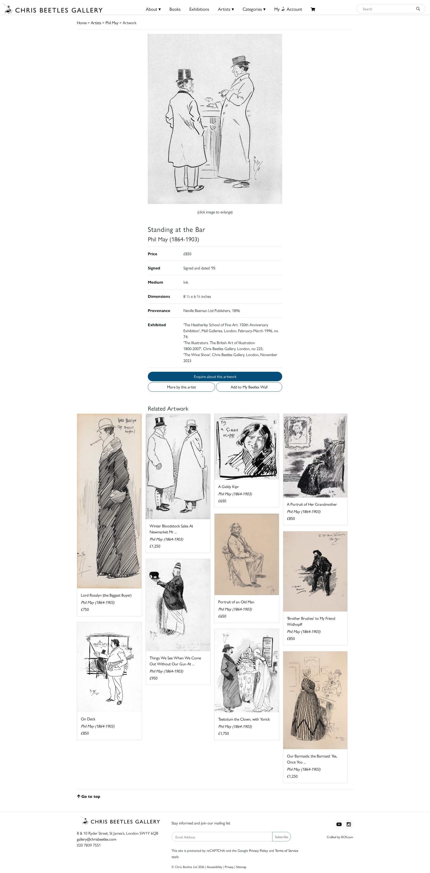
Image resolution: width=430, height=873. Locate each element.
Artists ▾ (226, 9)
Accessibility (214, 866)
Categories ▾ (254, 9)
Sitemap (241, 866)
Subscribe (281, 836)
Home (82, 22)
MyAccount (288, 9)
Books (175, 9)
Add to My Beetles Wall (249, 387)
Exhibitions (199, 9)
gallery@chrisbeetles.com (96, 839)
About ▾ (153, 9)
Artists (96, 22)
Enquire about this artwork (215, 376)
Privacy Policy (258, 850)
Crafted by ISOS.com (340, 836)
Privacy (229, 866)
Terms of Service (286, 850)
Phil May (112, 22)
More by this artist (181, 387)
